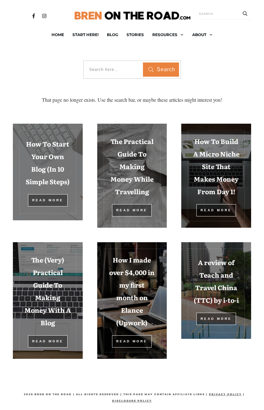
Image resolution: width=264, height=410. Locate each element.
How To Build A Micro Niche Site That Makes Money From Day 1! (216, 166)
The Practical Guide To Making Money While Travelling (132, 166)
